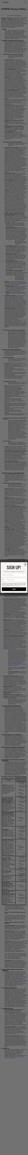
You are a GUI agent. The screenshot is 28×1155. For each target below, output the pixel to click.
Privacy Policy (14, 585)
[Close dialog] (25, 564)
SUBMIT (14, 589)
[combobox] (4, 580)
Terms (18, 585)
